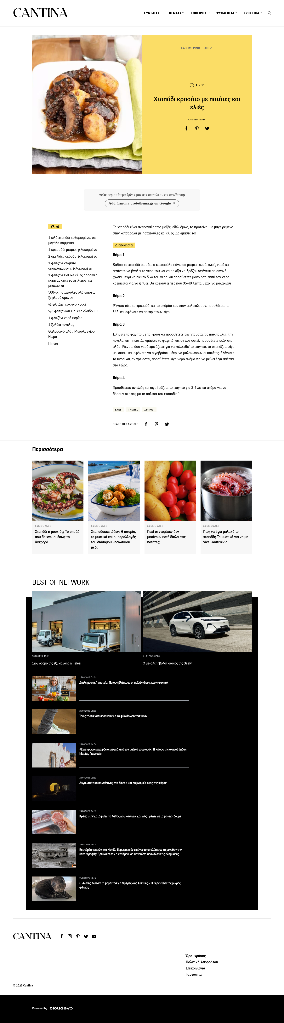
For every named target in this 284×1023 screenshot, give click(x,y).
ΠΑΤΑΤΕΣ (133, 409)
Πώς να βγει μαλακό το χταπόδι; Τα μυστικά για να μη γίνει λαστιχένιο (225, 536)
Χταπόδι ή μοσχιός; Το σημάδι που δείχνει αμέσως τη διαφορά (57, 536)
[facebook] (186, 128)
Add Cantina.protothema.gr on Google (140, 203)
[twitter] (207, 128)
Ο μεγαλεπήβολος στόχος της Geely (167, 663)
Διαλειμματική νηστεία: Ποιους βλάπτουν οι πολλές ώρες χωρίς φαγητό (123, 682)
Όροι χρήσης (196, 955)
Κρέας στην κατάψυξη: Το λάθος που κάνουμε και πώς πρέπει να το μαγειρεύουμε (130, 816)
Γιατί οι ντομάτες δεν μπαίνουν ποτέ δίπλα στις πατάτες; (166, 536)
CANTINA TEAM (196, 119)
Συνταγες (152, 13)
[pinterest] (197, 128)
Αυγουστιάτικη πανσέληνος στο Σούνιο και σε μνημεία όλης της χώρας (123, 783)
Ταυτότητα (194, 974)
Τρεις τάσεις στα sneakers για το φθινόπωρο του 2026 (113, 716)
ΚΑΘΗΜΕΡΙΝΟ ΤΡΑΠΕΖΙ (197, 48)
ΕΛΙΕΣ (118, 409)
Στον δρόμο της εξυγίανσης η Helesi (56, 663)
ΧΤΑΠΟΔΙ (149, 409)
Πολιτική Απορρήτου (202, 962)
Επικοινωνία (195, 968)
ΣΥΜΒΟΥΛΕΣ (43, 526)
